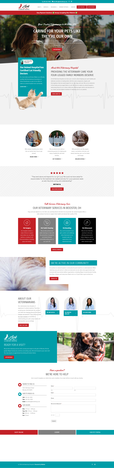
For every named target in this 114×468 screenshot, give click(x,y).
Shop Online (81, 7)
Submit (54, 421)
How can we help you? (56, 403)
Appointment (91, 7)
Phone (52, 398)
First (51, 390)
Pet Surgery (27, 228)
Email (52, 392)
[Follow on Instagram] (95, 464)
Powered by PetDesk (40, 464)
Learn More (23, 86)
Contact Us (54, 278)
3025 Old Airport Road (28, 388)
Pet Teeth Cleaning (47, 228)
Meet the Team (23, 325)
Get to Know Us (57, 159)
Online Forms (33, 156)
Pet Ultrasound (87, 228)
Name (52, 386)
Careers (73, 7)
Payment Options (63, 7)
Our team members (23, 316)
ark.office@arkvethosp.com (33, 401)
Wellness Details (80, 159)
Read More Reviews (57, 189)
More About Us (56, 93)
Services (46, 7)
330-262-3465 (47, 1)
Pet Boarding (67, 228)
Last (75, 390)
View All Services (57, 249)
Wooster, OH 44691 (27, 390)
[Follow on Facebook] (92, 464)
